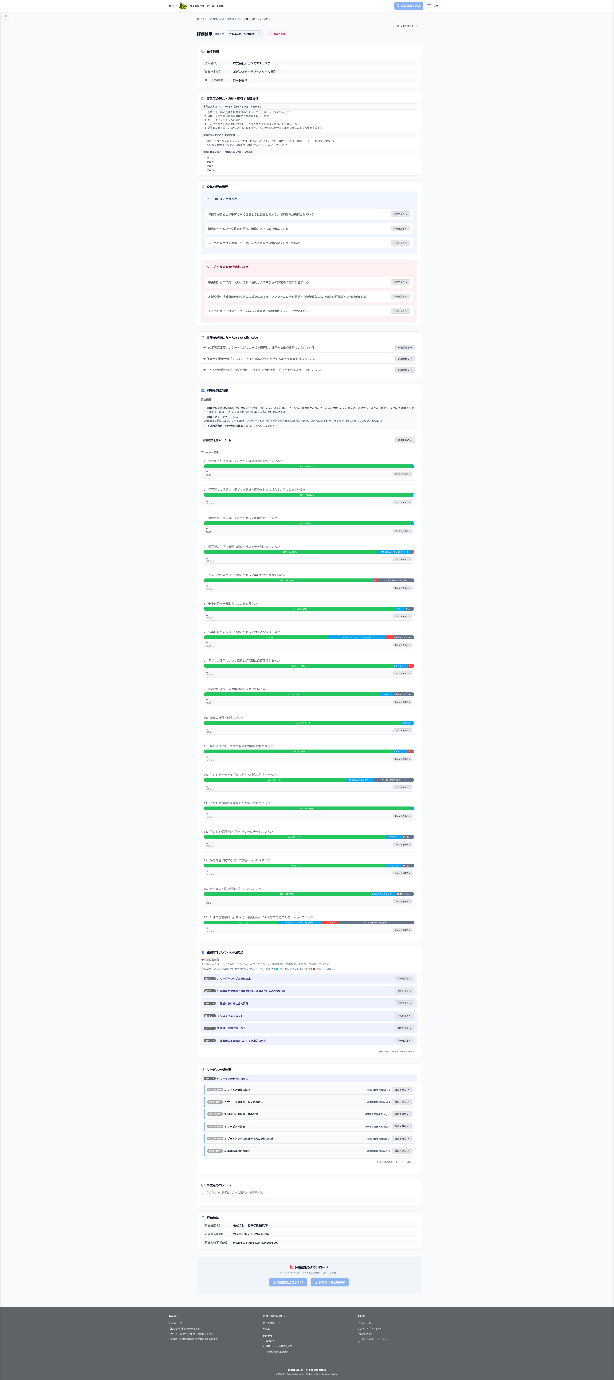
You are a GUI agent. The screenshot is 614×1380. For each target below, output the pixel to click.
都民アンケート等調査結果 (279, 1346)
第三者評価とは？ (272, 1323)
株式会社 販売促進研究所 (250, 1225)
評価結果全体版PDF (290, 1282)
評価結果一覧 (233, 18)
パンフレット (364, 1323)
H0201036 (240, 1242)
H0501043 (256, 1242)
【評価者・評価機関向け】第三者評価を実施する (193, 1339)
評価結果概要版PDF (332, 1282)
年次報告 (270, 1341)
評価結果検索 (217, 18)
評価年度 (219, 33)
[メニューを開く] (435, 6)
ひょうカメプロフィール (369, 1328)
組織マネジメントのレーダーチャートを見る (396, 1051)
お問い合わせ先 (365, 1333)
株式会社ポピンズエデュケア (252, 63)
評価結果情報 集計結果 (277, 1351)
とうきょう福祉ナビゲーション (373, 1339)
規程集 (266, 1328)
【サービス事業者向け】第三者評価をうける (191, 1333)
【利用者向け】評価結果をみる (184, 1328)
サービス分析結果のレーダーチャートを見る (394, 1161)
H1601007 (271, 1242)
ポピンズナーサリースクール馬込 (254, 71)
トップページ (175, 1323)
